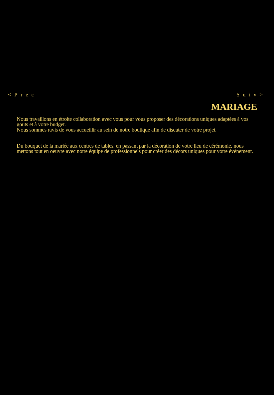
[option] (69, 58)
